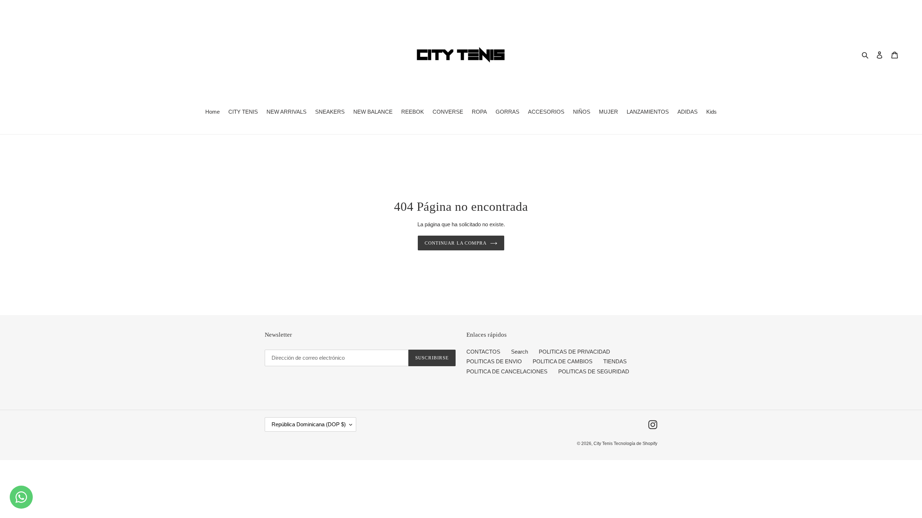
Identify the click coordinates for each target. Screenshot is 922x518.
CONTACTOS (483, 352)
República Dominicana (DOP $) (309, 424)
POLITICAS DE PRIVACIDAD (574, 352)
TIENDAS (615, 361)
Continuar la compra (456, 243)
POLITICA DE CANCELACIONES (506, 371)
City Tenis (604, 443)
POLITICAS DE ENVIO (494, 361)
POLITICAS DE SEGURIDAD (593, 371)
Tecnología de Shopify (635, 443)
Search (519, 352)
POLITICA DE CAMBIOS (562, 361)
